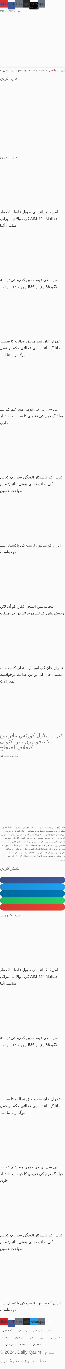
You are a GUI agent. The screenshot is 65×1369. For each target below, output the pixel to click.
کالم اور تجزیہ (55, 1337)
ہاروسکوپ (22, 1330)
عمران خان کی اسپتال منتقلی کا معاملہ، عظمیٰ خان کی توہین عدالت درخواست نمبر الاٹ (32, 674)
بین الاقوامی (8, 1344)
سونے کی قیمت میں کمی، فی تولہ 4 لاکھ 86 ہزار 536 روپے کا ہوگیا (29, 70)
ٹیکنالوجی (19, 1337)
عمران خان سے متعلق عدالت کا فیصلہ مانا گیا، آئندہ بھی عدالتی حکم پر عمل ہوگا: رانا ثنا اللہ (30, 348)
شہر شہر (37, 1330)
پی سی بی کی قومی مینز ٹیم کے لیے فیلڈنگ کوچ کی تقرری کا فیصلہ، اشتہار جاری (31, 416)
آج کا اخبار (7, 1330)
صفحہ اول (36, 1344)
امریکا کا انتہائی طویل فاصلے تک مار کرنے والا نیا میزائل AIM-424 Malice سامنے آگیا (29, 219)
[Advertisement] (32, 119)
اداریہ (31, 1337)
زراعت (6, 1337)
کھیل (42, 1337)
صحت (50, 1330)
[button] (32, 67)
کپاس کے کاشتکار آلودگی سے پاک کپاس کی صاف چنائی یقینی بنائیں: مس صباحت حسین (31, 484)
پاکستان (22, 1344)
